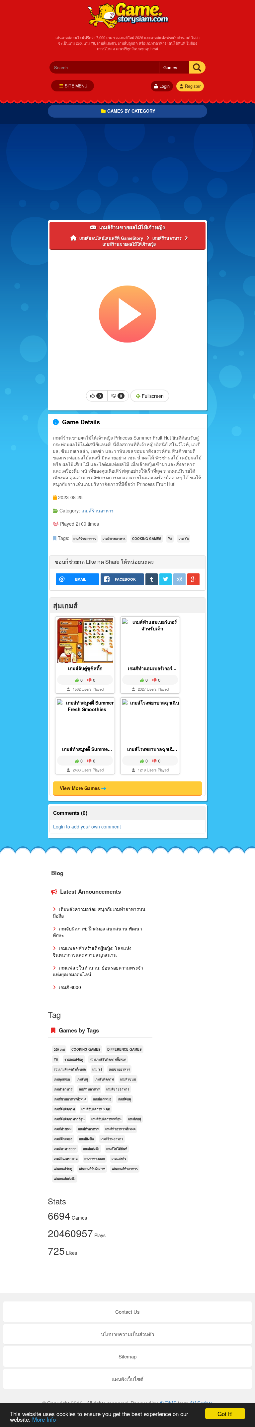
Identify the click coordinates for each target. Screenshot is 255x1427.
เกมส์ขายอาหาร (114, 538)
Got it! (225, 1413)
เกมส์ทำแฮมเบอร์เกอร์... (152, 668)
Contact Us (127, 1311)
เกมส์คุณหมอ (102, 1099)
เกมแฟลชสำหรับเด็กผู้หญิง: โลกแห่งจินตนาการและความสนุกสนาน (92, 951)
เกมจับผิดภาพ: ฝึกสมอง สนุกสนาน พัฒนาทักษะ (97, 931)
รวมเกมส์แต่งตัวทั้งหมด (70, 1069)
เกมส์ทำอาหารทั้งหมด (120, 1129)
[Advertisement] (127, 174)
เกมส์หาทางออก (65, 1148)
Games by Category (131, 111)
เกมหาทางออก (94, 1158)
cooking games (146, 538)
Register (193, 86)
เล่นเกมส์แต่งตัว (65, 1178)
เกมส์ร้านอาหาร (97, 510)
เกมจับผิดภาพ (104, 1079)
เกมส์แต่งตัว (91, 1148)
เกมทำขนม (128, 1079)
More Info (44, 1419)
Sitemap (127, 1356)
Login (164, 86)
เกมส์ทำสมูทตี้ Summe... (87, 749)
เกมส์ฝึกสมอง (63, 1138)
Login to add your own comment (87, 826)
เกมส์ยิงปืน (86, 1138)
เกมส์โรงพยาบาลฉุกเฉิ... (152, 749)
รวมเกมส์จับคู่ (73, 1059)
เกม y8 (184, 538)
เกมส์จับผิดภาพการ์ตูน (69, 1119)
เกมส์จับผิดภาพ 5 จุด (95, 1109)
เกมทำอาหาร (63, 1089)
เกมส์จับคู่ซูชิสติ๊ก (85, 668)
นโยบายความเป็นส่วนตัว (127, 1334)
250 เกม (59, 1049)
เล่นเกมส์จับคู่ (63, 1168)
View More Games (80, 788)
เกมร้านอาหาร (89, 1089)
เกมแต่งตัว (119, 1158)
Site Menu (76, 86)
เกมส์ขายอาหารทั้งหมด (70, 1099)
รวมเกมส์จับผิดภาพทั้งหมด (108, 1059)
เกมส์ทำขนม (62, 1129)
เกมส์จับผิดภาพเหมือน (106, 1119)
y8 (170, 538)
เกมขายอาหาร (119, 1069)
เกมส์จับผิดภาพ (64, 1109)
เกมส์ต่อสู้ (134, 1119)
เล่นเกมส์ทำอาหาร (125, 1168)
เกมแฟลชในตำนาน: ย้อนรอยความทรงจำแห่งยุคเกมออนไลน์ (98, 971)
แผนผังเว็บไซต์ (127, 1378)
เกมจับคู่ (82, 1079)
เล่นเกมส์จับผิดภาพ (92, 1168)
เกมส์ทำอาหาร (88, 1129)
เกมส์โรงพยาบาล (66, 1158)
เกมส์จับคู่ (124, 1099)
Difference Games (124, 1049)
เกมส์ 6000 (69, 987)
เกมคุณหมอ (62, 1079)
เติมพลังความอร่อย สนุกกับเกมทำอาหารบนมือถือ (99, 912)
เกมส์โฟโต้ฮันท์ (116, 1148)
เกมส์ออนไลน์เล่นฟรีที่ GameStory (128, 15)
